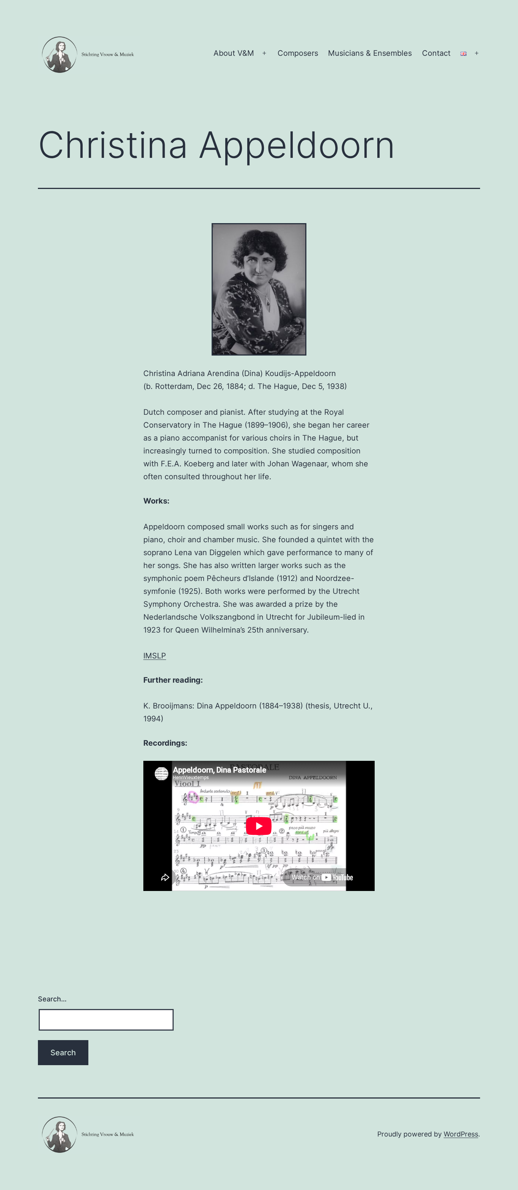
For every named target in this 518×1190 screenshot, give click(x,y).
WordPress (461, 1134)
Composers (298, 53)
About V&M (233, 53)
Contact (436, 53)
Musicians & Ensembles (370, 53)
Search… (52, 999)
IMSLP (154, 655)
